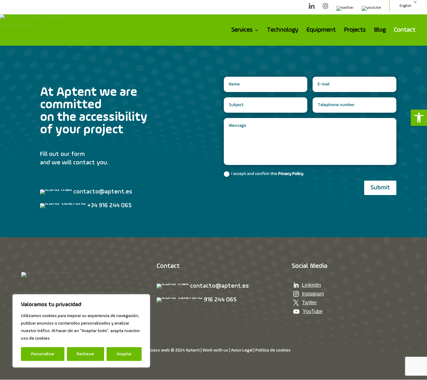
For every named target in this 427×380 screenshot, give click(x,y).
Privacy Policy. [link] (291, 174)
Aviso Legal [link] (242, 350)
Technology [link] (282, 30)
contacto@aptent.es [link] (219, 286)
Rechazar (85, 354)
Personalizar (42, 354)
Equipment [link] (321, 30)
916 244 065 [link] (220, 300)
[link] (419, 118)
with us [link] (221, 350)
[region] (81, 330)
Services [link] (242, 30)
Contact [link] (404, 30)
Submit (380, 188)
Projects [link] (355, 30)
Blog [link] (380, 30)
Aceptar (124, 354)
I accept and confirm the (267, 174)
